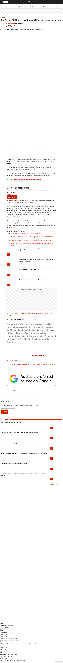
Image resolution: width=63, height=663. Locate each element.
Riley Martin (11, 23)
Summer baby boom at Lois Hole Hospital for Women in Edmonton (32, 237)
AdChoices (59, 661)
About (1, 623)
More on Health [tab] (12, 231)
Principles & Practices (6, 625)
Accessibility (3, 658)
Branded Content (5, 627)
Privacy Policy (28, 202)
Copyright (3, 649)
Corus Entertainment (6, 656)
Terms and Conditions (14, 202)
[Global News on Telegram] (11, 621)
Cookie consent (4, 642)
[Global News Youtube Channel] (11, 598)
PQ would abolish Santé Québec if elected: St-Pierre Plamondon (31, 240)
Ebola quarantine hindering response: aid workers (26, 233)
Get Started (12, 197)
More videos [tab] (21, 231)
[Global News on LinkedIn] (11, 609)
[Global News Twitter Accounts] (34, 586)
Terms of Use (4, 651)
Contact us (3, 629)
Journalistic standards (32, 388)
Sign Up (4, 411)
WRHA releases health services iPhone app (27, 179)
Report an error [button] (32, 393)
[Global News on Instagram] (34, 598)
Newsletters (3, 632)
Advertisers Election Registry (8, 638)
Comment (13, 390)
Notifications (3, 634)
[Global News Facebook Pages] (11, 586)
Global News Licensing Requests (9, 640)
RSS (1, 631)
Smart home (3, 636)
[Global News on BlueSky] (34, 621)
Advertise (3, 653)
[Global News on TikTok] (34, 609)
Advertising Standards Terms (8, 654)
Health (3, 17)
